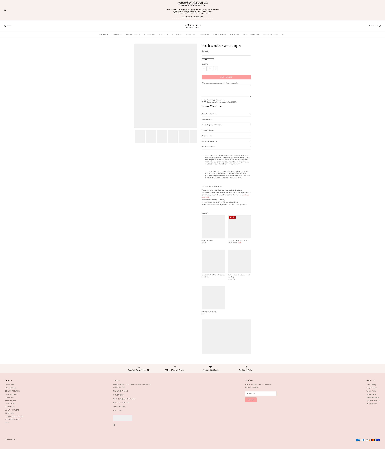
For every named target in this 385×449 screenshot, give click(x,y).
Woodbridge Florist (372, 397)
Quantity (205, 64)
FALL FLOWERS (117, 34)
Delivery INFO (103, 34)
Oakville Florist (371, 394)
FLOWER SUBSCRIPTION (251, 34)
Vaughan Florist (371, 388)
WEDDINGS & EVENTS (270, 34)
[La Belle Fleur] (192, 25)
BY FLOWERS (204, 34)
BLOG (284, 34)
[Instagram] (5, 10)
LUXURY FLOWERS (219, 34)
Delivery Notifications (209, 141)
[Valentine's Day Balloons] (213, 297)
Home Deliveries (207, 119)
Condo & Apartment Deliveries (212, 125)
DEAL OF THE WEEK (133, 34)
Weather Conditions (209, 147)
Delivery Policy (371, 385)
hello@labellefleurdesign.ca (127, 399)
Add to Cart (226, 77)
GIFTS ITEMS (234, 34)
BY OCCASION (191, 34)
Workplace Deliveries (209, 114)
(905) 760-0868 (187, 16)
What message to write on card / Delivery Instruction (220, 83)
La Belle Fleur (13, 439)
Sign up (251, 400)
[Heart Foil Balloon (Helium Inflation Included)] (239, 261)
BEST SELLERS (177, 34)
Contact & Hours (198, 16)
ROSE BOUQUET (149, 34)
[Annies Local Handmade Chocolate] (213, 261)
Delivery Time (206, 136)
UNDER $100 (163, 34)
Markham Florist (371, 404)
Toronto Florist (371, 391)
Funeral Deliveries (208, 130)
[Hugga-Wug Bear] (213, 226)
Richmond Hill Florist (373, 400)
